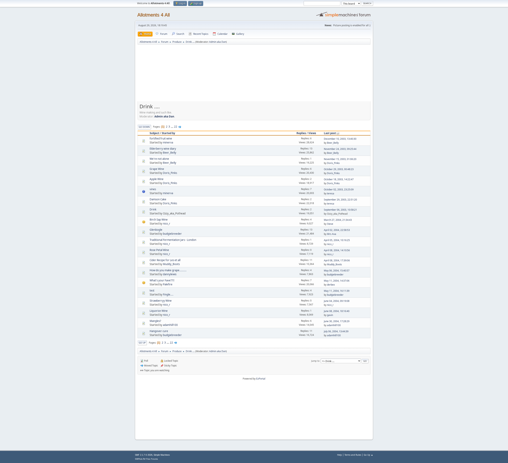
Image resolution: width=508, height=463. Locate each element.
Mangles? (155, 321)
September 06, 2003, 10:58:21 (340, 209)
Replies (301, 133)
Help (339, 454)
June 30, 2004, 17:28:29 (336, 321)
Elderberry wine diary (163, 148)
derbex (331, 284)
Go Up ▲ (368, 454)
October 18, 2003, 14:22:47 (339, 179)
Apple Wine (157, 179)
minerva (168, 142)
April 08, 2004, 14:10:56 (337, 250)
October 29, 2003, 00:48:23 (339, 169)
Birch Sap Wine (159, 219)
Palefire (167, 284)
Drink (153, 209)
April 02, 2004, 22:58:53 (337, 230)
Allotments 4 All (153, 14)
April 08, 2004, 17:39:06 (337, 260)
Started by (168, 133)
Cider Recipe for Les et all (165, 260)
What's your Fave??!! (162, 280)
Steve (330, 224)
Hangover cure (159, 331)
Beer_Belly (333, 142)
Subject (154, 133)
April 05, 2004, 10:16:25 (337, 240)
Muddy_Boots (171, 264)
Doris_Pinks (333, 163)
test (152, 290)
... (172, 126)
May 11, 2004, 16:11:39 (336, 291)
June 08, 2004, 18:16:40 (336, 311)
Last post (330, 133)
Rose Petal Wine (159, 250)
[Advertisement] (254, 75)
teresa (330, 193)
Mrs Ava (331, 234)
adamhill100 (170, 325)
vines (153, 189)
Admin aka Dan (217, 42)
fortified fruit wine (161, 138)
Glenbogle (156, 230)
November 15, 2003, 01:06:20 (340, 159)
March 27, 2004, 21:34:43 (338, 220)
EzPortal (260, 378)
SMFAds (138, 459)
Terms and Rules (352, 454)
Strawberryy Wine (161, 300)
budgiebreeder (172, 233)
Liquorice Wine (159, 311)
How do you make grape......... (168, 270)
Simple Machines (162, 455)
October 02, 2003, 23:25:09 (339, 189)
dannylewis (169, 274)
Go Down (144, 126)
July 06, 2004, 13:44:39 (336, 331)
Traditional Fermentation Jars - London (173, 240)
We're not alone (159, 159)
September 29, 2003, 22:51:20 (340, 199)
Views (312, 133)
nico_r (166, 223)
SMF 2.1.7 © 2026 (143, 455)
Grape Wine (157, 169)
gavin (330, 315)
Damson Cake (158, 199)
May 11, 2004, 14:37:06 (336, 280)
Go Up (142, 342)
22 (175, 126)
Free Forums (152, 459)
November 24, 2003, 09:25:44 (340, 149)
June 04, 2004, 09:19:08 (336, 301)
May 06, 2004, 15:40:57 (336, 270)
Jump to (315, 360)
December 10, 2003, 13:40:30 (340, 138)
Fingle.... (168, 294)
